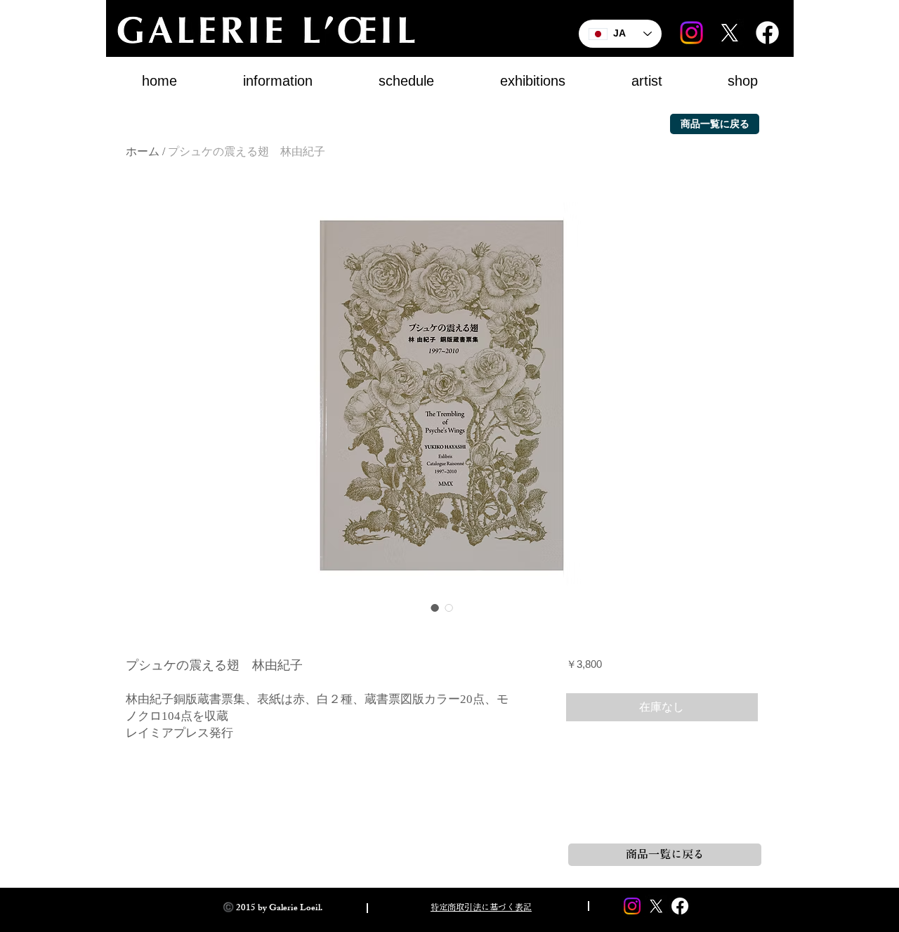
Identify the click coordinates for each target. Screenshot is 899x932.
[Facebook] (767, 33)
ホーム (142, 151)
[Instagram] (691, 33)
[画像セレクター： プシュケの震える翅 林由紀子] (435, 607)
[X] (729, 33)
